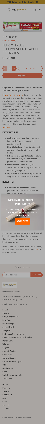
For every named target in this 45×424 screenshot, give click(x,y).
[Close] (40, 197)
